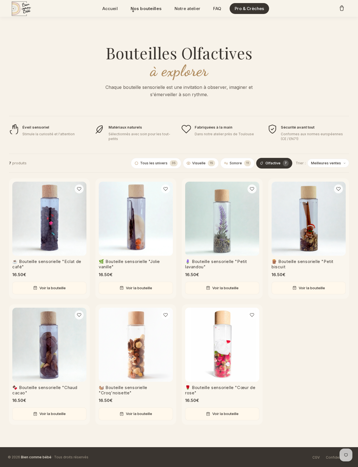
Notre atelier (187, 8)
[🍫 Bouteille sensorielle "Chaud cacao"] (49, 345)
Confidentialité (338, 457)
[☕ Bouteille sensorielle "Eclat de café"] (49, 219)
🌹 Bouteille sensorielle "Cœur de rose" (220, 390)
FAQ (217, 8)
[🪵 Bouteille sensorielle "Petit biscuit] (309, 219)
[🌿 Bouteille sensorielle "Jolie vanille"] (136, 219)
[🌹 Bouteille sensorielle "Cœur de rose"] (222, 345)
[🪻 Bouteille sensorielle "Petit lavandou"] (222, 219)
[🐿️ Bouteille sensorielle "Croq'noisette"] (136, 345)
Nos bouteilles (146, 8)
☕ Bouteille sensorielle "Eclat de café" (46, 264)
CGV (316, 457)
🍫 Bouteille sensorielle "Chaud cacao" (44, 390)
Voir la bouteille (52, 288)
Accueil (110, 8)
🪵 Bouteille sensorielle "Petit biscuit (302, 264)
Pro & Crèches (249, 8)
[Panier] (342, 8)
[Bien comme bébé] (20, 8)
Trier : (301, 163)
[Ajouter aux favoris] (79, 188)
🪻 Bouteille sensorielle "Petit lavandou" (216, 264)
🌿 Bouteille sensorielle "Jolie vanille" (129, 264)
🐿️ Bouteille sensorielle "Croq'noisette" (123, 390)
